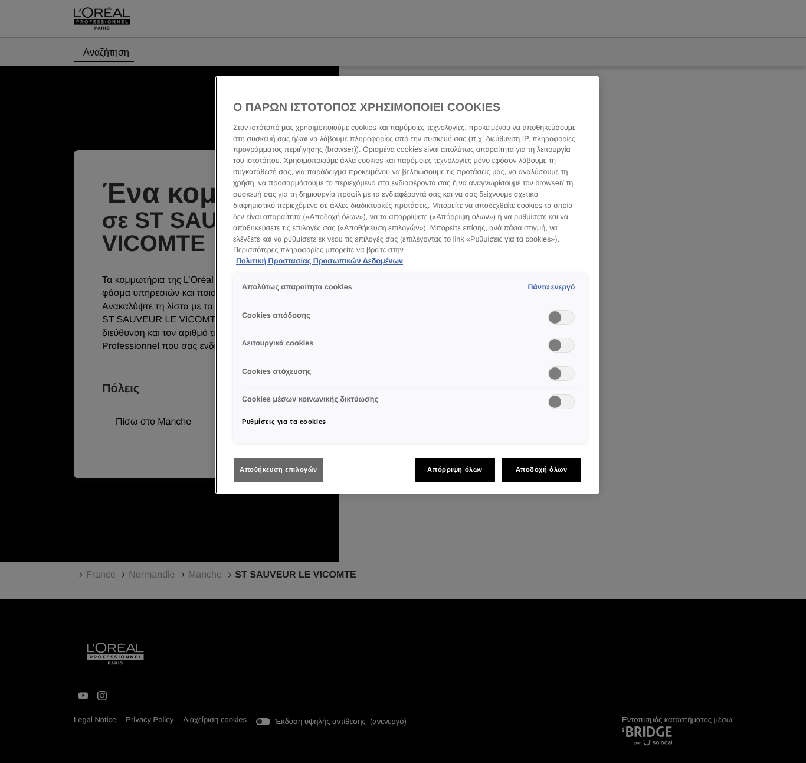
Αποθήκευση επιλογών (278, 469)
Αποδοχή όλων (542, 469)
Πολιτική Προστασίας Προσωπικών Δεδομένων (319, 261)
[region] (407, 285)
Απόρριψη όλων (454, 469)
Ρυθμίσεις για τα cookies (284, 421)
